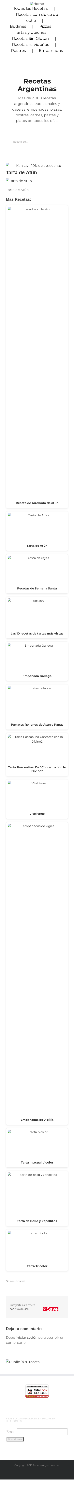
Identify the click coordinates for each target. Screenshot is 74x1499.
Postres (18, 50)
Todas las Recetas (30, 8)
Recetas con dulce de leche (37, 17)
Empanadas (51, 50)
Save (52, 1309)
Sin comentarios (15, 1281)
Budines (18, 26)
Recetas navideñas (30, 44)
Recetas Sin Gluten (30, 38)
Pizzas (45, 26)
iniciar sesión (27, 1337)
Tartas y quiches (30, 32)
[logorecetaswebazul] (37, 4)
